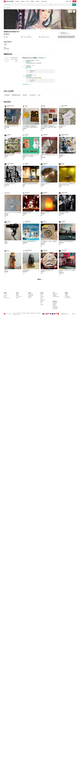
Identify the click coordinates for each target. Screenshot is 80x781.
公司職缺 (27, 313)
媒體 (21, 313)
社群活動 (41, 297)
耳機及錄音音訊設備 (56, 296)
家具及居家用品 (30, 294)
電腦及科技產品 (55, 294)
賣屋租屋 (41, 301)
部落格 (5, 296)
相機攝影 (66, 294)
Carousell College (7, 297)
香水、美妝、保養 (19, 296)
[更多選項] (4, 131)
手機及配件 (54, 295)
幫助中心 (14, 313)
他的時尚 (17, 294)
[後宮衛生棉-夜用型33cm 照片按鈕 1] (40, 19)
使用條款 (39, 313)
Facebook (5, 294)
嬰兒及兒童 (30, 296)
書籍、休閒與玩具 (68, 297)
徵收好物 (41, 296)
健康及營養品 (55, 302)
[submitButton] (74, 4)
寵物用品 (29, 297)
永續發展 (24, 313)
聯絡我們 (18, 313)
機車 (41, 302)
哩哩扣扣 (41, 294)
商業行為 (18, 314)
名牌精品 (17, 297)
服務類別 (41, 304)
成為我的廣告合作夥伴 (33, 313)
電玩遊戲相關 (55, 306)
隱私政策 (14, 314)
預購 (41, 295)
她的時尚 (17, 295)
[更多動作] (74, 11)
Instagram (5, 295)
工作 (41, 303)
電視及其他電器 (30, 295)
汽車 (41, 298)
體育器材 (54, 305)
